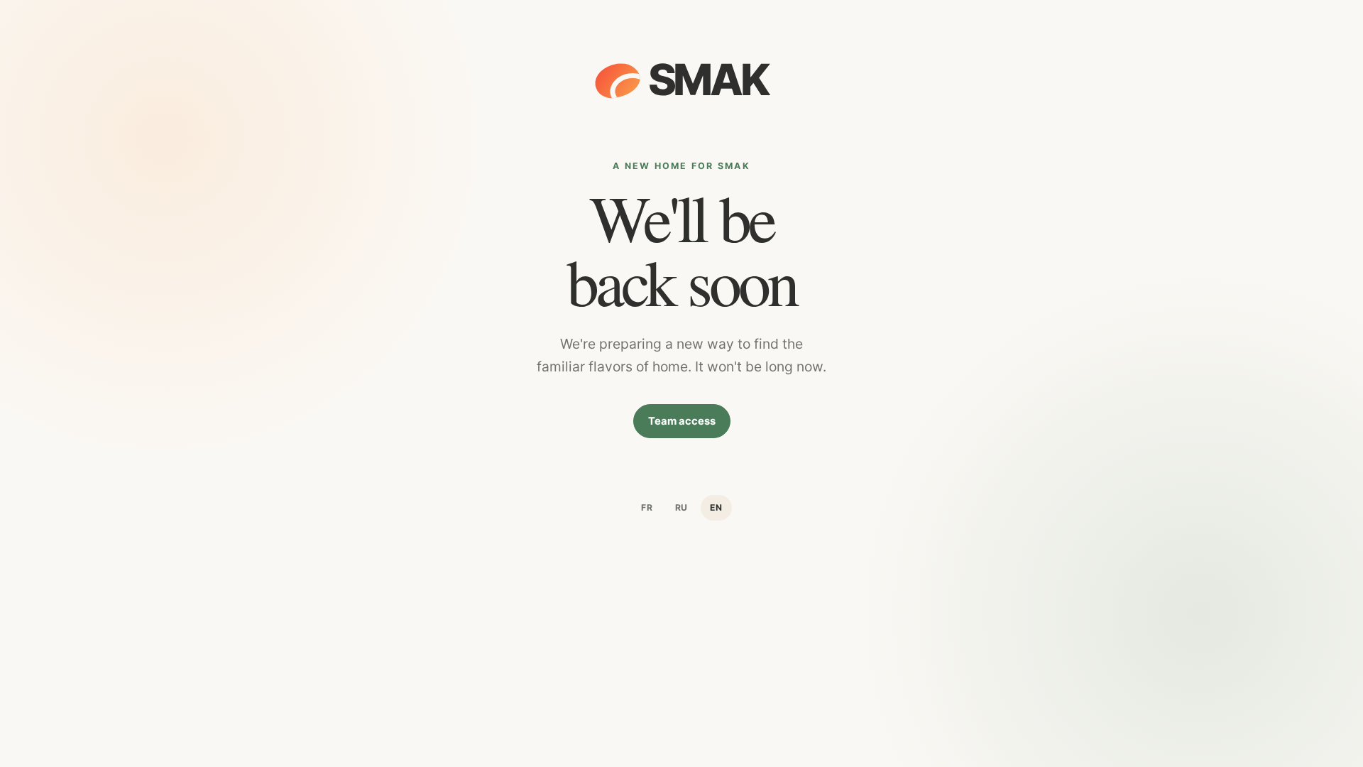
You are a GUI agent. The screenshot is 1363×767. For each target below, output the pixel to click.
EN (716, 507)
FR (647, 507)
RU (682, 507)
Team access (682, 421)
